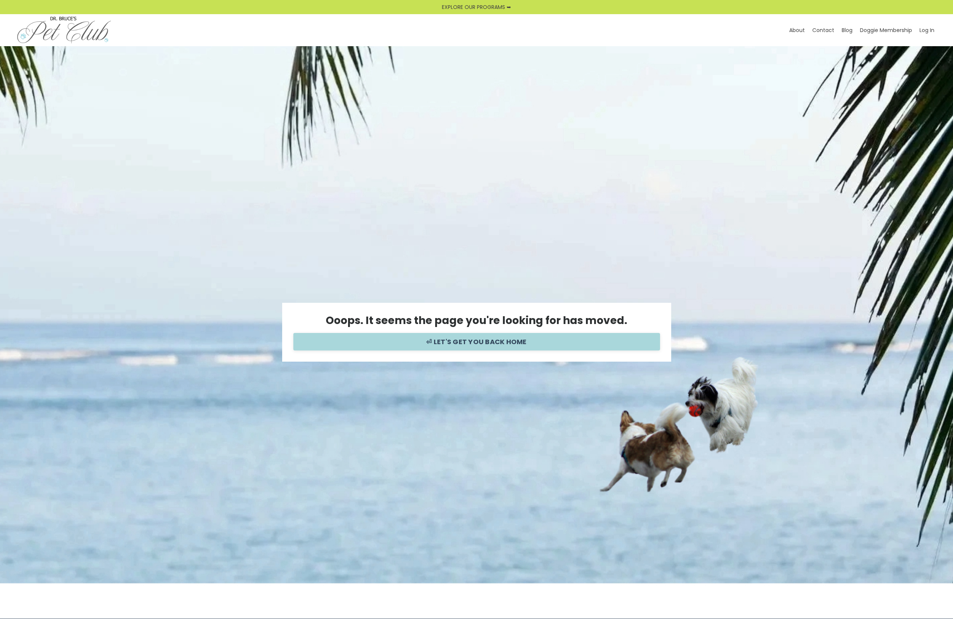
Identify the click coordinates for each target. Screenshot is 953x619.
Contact (823, 30)
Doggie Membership (886, 30)
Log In (926, 30)
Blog (847, 30)
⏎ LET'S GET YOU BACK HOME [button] (476, 341)
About (797, 30)
